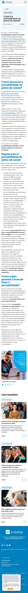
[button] (25, 2)
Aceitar (10, 588)
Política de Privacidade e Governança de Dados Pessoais (10, 565)
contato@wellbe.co (6, 560)
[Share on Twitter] (5, 385)
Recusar (17, 588)
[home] (6, 2)
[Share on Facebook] (8, 385)
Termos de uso (5, 562)
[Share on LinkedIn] (2, 385)
